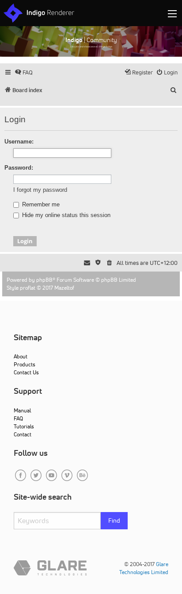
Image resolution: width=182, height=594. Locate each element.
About (20, 356)
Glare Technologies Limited (143, 568)
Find (114, 520)
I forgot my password (40, 189)
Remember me (40, 205)
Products (24, 364)
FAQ (18, 418)
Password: (18, 168)
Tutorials (24, 426)
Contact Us (26, 372)
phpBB (44, 279)
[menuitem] (24, 72)
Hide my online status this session (65, 215)
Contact (22, 434)
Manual (22, 410)
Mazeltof (64, 287)
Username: (19, 141)
